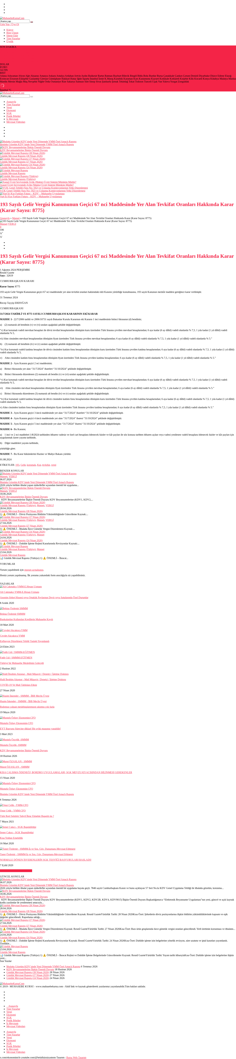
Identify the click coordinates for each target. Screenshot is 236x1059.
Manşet (16, 218)
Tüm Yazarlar (13, 38)
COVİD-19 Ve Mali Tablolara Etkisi (18, 685)
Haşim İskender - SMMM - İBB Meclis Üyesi (23, 701)
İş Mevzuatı (12, 119)
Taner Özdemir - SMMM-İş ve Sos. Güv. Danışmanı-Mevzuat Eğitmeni (36, 854)
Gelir (23, 465)
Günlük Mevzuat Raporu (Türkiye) (18, 179)
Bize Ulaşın (12, 32)
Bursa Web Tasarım (76, 1057)
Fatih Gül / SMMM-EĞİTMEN (16, 657)
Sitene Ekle (12, 35)
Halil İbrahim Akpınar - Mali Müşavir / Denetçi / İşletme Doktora (33, 679)
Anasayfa (11, 101)
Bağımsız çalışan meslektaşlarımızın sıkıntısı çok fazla (27, 706)
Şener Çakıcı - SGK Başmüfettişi (17, 832)
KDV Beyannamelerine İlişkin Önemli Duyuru (24, 52)
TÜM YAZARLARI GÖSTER (16, 870)
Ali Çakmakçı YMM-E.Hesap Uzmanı (19, 592)
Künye (9, 29)
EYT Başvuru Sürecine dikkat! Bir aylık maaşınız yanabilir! (30, 728)
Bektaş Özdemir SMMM (12, 614)
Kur (39, 465)
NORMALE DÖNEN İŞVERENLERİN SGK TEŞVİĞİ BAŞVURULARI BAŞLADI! (45, 859)
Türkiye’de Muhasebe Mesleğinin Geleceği (22, 663)
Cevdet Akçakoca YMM (12, 635)
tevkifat (46, 465)
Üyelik (9, 41)
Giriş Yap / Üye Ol (9, 24)
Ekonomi (11, 110)
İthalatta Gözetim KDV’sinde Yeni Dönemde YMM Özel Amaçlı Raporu (37, 49)
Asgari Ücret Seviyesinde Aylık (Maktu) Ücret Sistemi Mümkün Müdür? (37, 185)
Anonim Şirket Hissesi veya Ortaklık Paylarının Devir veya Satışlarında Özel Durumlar (44, 597)
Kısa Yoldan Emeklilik (11, 838)
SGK (9, 113)
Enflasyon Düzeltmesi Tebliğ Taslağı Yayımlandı (24, 641)
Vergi (9, 107)
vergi (53, 465)
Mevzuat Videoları (15, 122)
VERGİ (12, 224)
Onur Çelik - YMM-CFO (13, 810)
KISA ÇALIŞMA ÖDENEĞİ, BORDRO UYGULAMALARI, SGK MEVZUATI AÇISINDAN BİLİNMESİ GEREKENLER (66, 772)
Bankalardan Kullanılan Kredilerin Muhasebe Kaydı (26, 619)
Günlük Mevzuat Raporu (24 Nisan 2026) (21, 61)
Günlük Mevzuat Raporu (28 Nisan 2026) (21, 55)
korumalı (31, 465)
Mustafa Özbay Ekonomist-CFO (16, 723)
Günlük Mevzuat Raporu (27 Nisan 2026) (21, 58)
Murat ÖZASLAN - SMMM (14, 767)
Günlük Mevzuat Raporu (12, 173)
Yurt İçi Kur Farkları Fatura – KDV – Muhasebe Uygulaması (31, 196)
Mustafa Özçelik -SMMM (13, 745)
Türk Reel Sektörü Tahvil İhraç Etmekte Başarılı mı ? (27, 816)
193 (17, 465)
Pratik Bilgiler (13, 116)
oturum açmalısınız (33, 569)
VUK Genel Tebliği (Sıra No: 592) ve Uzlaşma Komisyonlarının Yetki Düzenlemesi (42, 190)
